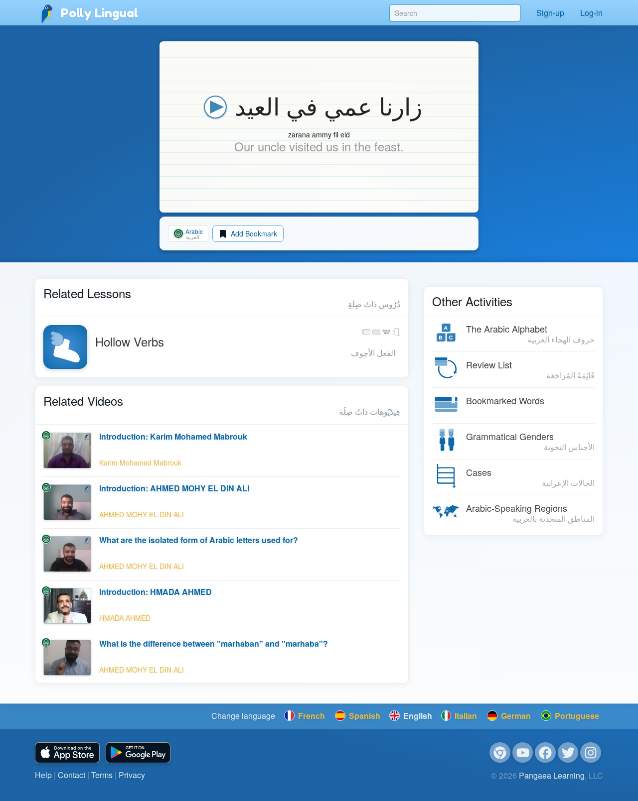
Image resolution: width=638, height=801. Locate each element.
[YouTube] (522, 752)
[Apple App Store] (67, 753)
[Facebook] (545, 752)
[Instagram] (590, 752)
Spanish (363, 715)
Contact (71, 775)
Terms (102, 775)
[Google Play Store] (138, 753)
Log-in (591, 12)
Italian (465, 715)
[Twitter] (568, 752)
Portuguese (576, 715)
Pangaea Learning (552, 775)
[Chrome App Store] (499, 752)
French (310, 715)
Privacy (132, 775)
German (515, 715)
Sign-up (550, 12)
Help (43, 775)
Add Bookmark (253, 233)
